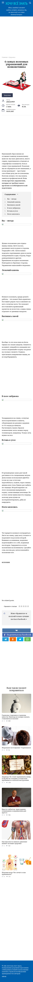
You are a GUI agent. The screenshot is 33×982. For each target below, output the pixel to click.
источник (6, 562)
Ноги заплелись (13, 214)
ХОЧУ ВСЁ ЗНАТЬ (16, 3)
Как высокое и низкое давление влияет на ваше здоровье (14, 842)
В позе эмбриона (13, 208)
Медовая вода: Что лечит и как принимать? (14, 873)
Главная (4, 57)
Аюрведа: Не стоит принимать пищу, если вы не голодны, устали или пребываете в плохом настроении (16, 778)
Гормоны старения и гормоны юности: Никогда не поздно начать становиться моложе (16, 716)
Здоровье (12, 57)
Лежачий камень (13, 202)
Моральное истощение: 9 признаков (16, 748)
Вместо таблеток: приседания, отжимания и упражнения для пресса (14, 811)
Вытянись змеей (13, 205)
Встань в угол (12, 211)
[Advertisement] (16, 37)
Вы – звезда (11, 199)
